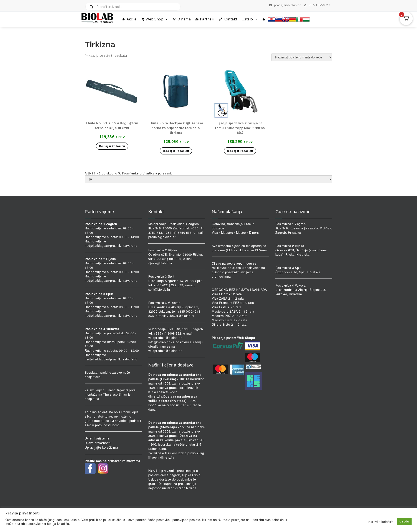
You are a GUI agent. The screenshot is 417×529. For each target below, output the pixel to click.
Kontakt (230, 19)
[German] (292, 19)
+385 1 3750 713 (319, 5)
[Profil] (264, 19)
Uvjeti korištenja (97, 438)
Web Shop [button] (154, 19)
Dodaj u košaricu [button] (112, 146)
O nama (184, 19)
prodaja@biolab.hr (287, 5)
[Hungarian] (306, 19)
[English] (285, 19)
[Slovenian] (278, 19)
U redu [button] (404, 521)
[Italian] (299, 19)
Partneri (207, 19)
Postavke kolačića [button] (380, 522)
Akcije (132, 19)
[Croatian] (271, 19)
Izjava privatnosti (98, 443)
